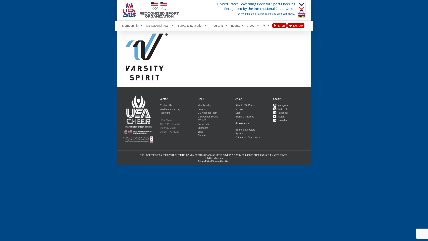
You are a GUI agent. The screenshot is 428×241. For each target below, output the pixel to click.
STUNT (202, 120)
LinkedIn (282, 120)
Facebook (282, 112)
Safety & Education (190, 25)
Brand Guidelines (244, 116)
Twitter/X (282, 109)
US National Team (158, 25)
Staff (237, 112)
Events (235, 25)
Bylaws (239, 133)
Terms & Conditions (221, 161)
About (251, 25)
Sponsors (203, 127)
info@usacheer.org (170, 109)
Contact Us (166, 105)
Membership (130, 25)
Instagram (283, 105)
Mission (239, 109)
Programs (217, 25)
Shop (281, 25)
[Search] (266, 26)
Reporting (165, 112)
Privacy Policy (204, 161)
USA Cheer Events (208, 116)
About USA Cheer (245, 105)
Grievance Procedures (247, 137)
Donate (298, 25)
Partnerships (204, 124)
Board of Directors (245, 129)
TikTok (281, 116)
